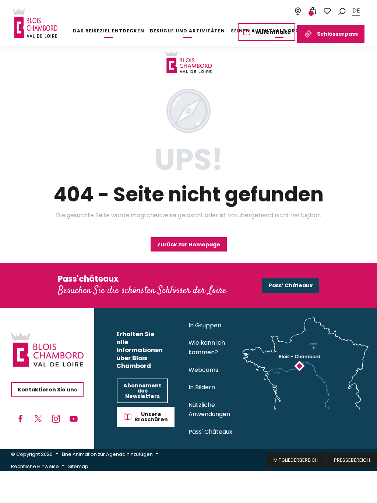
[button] (342, 10)
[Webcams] (297, 11)
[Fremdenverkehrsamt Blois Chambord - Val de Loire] (35, 23)
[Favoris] (327, 11)
